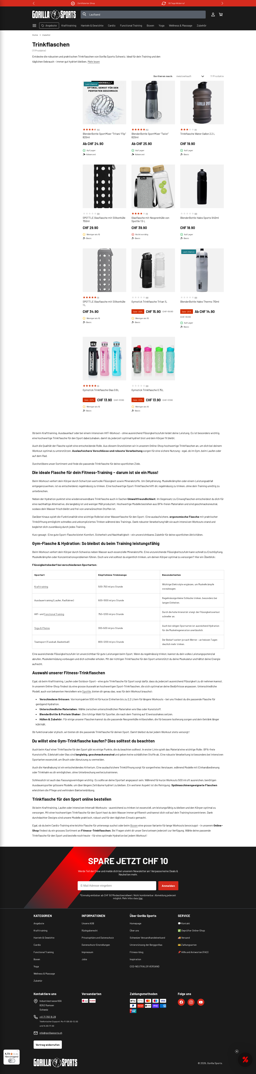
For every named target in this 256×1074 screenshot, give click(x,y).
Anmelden (168, 885)
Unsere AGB (88, 923)
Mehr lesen (94, 61)
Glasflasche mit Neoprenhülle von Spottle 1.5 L (150, 219)
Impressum (87, 952)
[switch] (11, 1061)
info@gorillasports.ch (51, 1032)
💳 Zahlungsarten (187, 944)
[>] (222, 3)
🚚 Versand (184, 937)
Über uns (134, 930)
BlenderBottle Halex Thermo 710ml (199, 301)
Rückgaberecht (90, 930)
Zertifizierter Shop (86, 3)
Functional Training (54, 614)
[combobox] (143, 14)
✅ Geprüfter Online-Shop (191, 930)
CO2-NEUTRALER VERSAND (144, 966)
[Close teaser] (237, 1051)
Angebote (39, 923)
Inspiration (135, 959)
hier (141, 898)
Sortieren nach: (163, 76)
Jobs (84, 959)
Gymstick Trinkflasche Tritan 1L (149, 301)
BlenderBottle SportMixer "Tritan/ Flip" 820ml (104, 135)
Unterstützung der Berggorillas (146, 944)
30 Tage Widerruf (176, 3)
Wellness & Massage (44, 973)
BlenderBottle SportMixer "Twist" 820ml (150, 135)
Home (35, 35)
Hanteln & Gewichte (44, 937)
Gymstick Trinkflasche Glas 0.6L (101, 390)
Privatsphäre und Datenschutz (98, 937)
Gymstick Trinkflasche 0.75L (147, 390)
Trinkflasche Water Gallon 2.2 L (197, 133)
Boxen (134, 825)
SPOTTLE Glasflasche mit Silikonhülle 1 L (104, 303)
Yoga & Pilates (42, 628)
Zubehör (46, 35)
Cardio (37, 944)
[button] (220, 14)
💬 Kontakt (184, 923)
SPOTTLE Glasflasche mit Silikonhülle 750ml (104, 219)
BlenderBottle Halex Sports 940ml (199, 217)
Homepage (135, 923)
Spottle (86, 691)
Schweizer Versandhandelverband (147, 937)
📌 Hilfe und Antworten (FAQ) (193, 952)
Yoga (36, 966)
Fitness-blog (136, 952)
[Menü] (17, 1052)
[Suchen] (84, 14)
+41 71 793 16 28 (48, 1016)
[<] (33, 3)
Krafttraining (41, 586)
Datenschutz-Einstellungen (96, 944)
